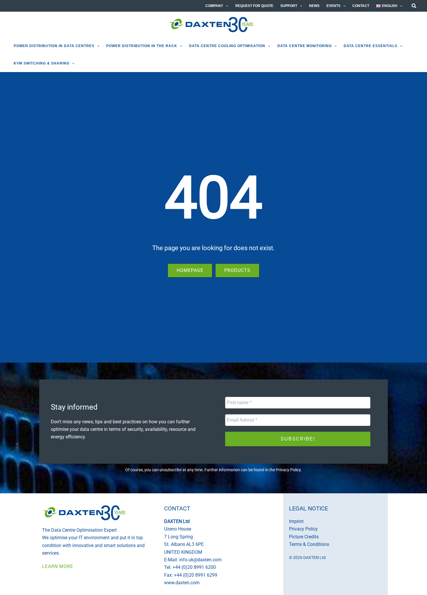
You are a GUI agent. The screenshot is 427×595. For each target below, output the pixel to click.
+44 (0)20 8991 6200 (194, 567)
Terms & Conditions (309, 544)
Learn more (57, 566)
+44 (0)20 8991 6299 (195, 575)
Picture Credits (304, 537)
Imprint (296, 521)
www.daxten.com (182, 582)
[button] (225, 6)
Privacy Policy (288, 469)
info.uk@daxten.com (200, 559)
